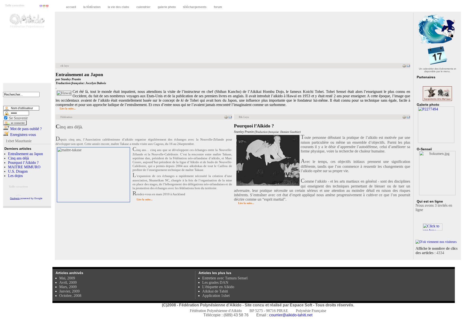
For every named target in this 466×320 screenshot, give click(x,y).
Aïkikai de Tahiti (215, 291)
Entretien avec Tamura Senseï (225, 278)
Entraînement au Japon (25, 154)
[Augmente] (47, 7)
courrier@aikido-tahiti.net (290, 315)
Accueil (71, 7)
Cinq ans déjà (18, 158)
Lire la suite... (68, 108)
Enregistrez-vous (22, 135)
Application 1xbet (216, 295)
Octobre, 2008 (70, 295)
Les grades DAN (215, 282)
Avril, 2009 (68, 282)
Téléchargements (195, 7)
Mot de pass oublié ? (25, 129)
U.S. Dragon (18, 171)
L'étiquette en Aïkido (218, 287)
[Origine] (44, 7)
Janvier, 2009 (69, 291)
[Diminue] (40, 7)
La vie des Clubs (118, 7)
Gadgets (15, 198)
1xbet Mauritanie (19, 141)
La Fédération (91, 7)
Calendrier (143, 7)
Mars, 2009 (68, 287)
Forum (218, 7)
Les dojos (15, 176)
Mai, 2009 (67, 278)
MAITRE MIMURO (24, 167)
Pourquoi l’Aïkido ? (23, 162)
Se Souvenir (18, 118)
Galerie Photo (167, 7)
